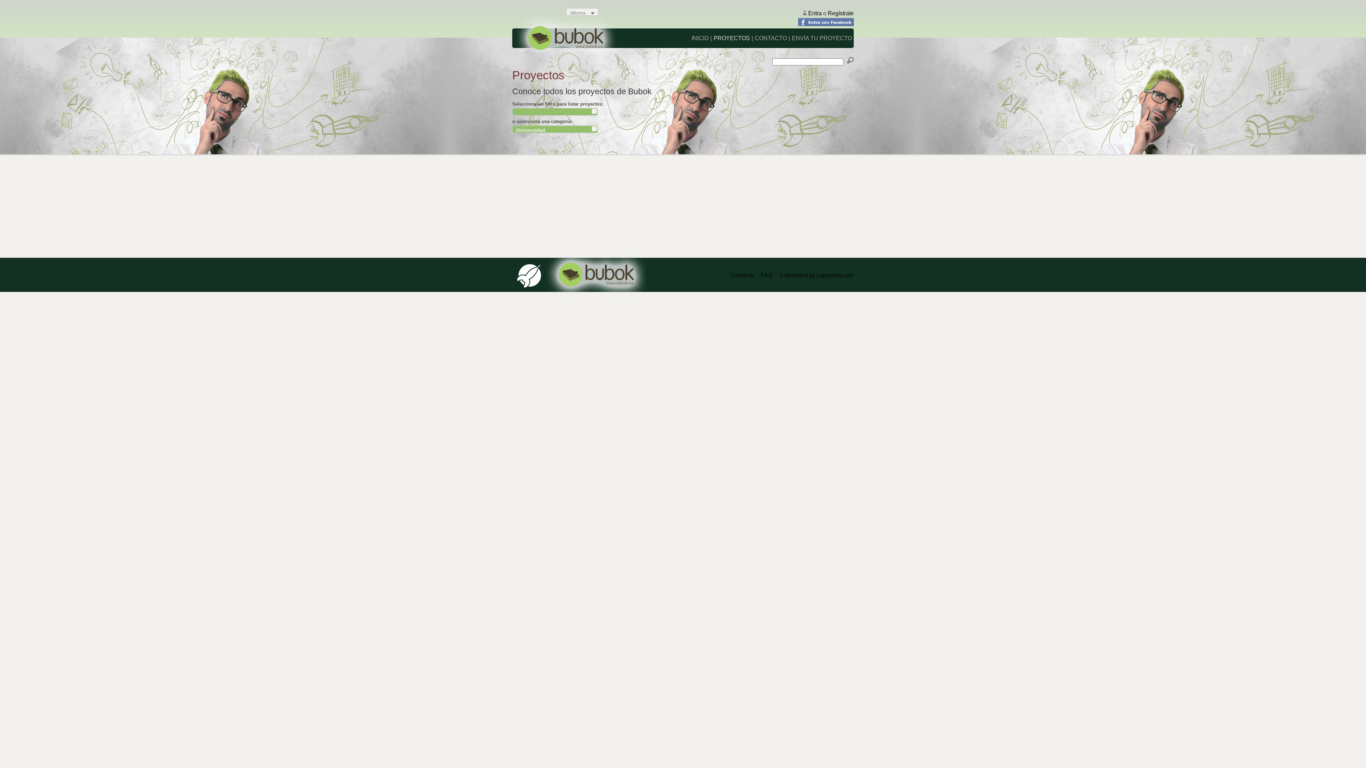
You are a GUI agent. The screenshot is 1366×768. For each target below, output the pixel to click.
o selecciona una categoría (541, 121)
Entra (815, 13)
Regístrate (841, 13)
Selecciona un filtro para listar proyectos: (557, 104)
